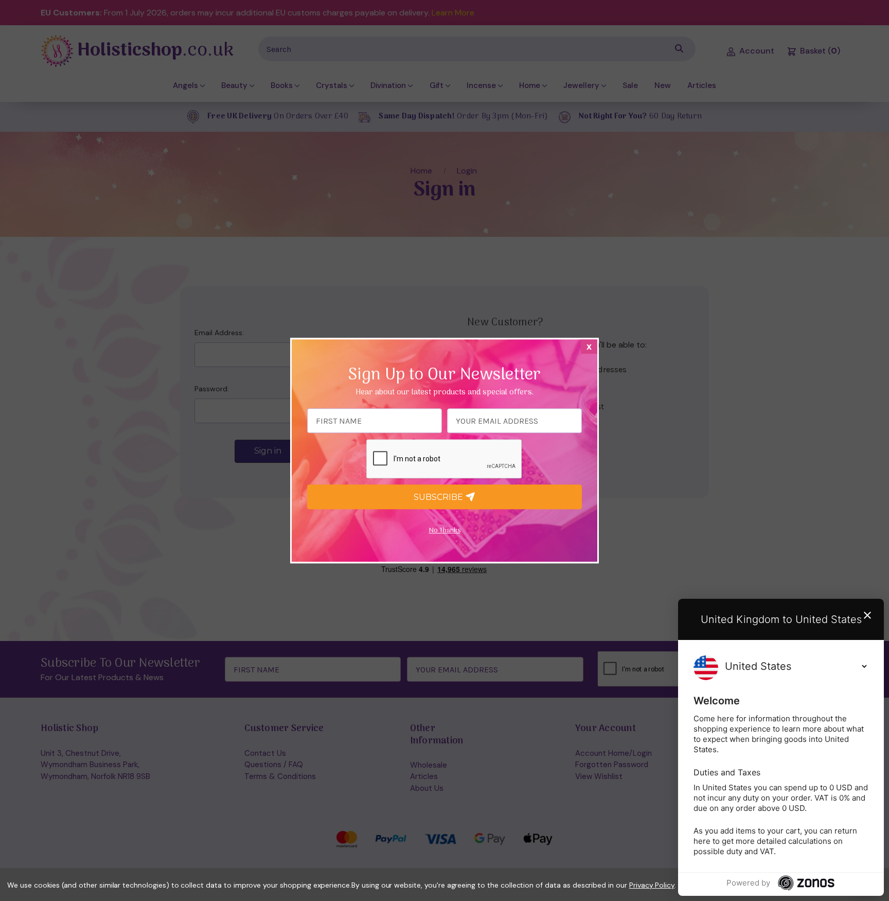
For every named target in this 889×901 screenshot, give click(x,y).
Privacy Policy (651, 885)
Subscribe (439, 497)
